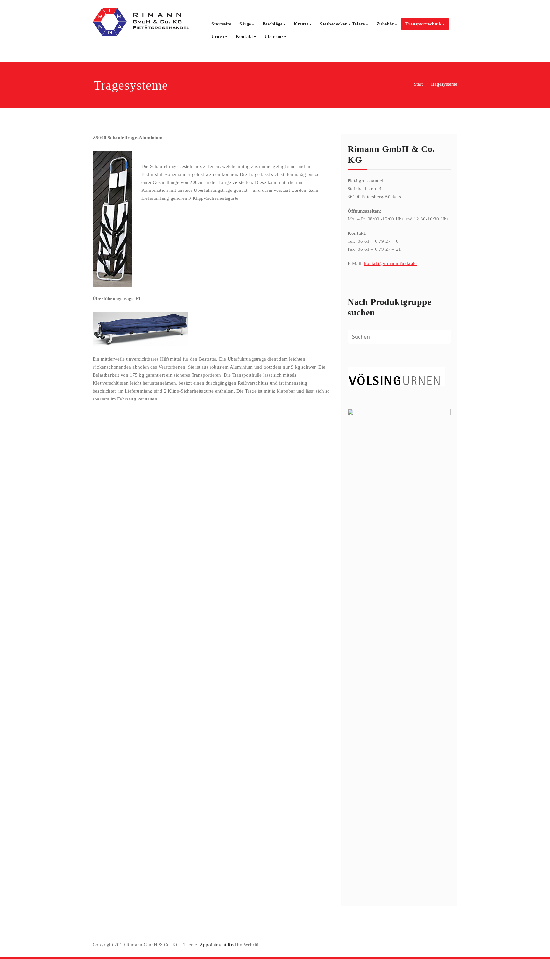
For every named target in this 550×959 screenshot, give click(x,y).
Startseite (221, 24)
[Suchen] (298, 37)
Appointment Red (217, 944)
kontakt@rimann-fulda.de (390, 263)
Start (418, 84)
